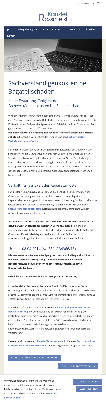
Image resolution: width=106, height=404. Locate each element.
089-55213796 (87, 3)
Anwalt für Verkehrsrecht (52, 341)
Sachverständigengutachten (24, 208)
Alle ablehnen (89, 389)
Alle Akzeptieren (87, 381)
